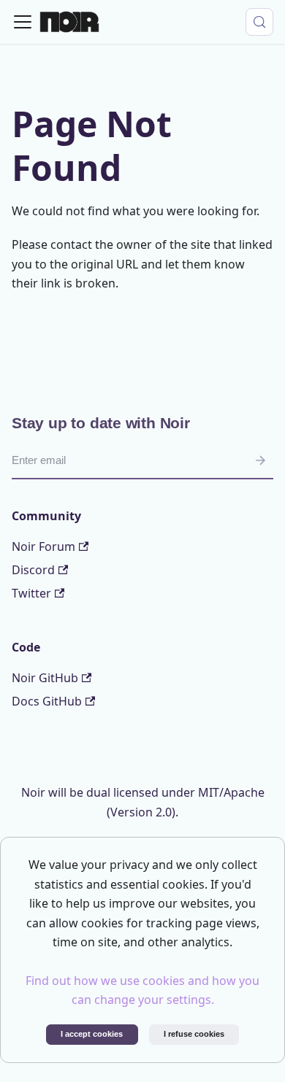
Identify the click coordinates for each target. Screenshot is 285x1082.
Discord (33, 570)
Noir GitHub (45, 678)
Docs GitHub (47, 701)
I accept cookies (92, 1033)
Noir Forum (43, 546)
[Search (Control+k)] (259, 22)
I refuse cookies (194, 1033)
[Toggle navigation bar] (23, 22)
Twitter (31, 593)
